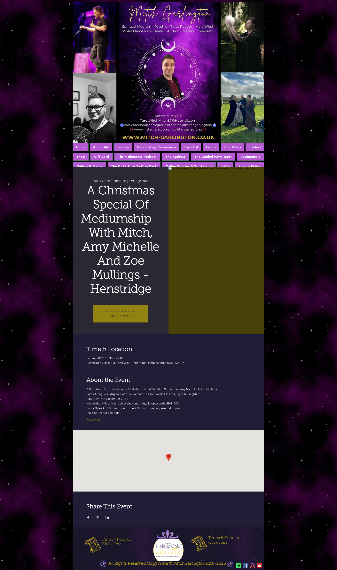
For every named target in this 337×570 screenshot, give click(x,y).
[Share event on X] (98, 517)
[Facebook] (245, 565)
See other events (121, 316)
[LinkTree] (238, 565)
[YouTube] (259, 565)
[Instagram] (252, 565)
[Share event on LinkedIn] (107, 517)
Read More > (94, 420)
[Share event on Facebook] (88, 517)
